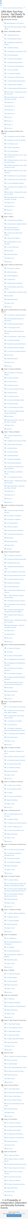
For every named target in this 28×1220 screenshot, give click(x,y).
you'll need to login (20, 1213)
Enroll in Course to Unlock (14, 1215)
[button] (1, 1)
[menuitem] (1, 3)
